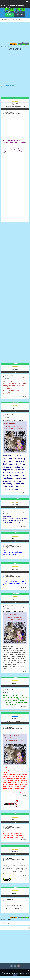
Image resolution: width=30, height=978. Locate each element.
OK (15, 974)
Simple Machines (20, 968)
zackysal (16, 363)
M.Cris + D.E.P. (16, 498)
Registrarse (19, 14)
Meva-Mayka (16, 98)
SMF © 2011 (13, 968)
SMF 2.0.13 (8, 968)
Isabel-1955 (15, 402)
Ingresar (9, 14)
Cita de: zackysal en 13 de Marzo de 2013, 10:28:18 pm (13, 420)
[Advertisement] (15, 33)
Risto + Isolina (16, 593)
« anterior (23, 42)
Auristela (16, 713)
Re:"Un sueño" (9, 112)
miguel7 (15, 846)
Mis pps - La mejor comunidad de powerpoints (12, 6)
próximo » (27, 42)
